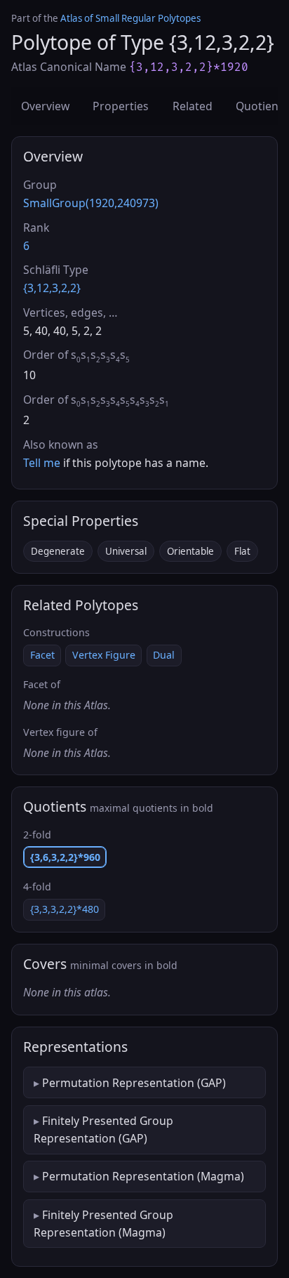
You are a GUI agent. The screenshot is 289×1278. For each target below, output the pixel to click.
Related (193, 106)
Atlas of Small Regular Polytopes (130, 18)
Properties (121, 106)
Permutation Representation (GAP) (134, 1083)
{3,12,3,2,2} (52, 288)
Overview (45, 106)
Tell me (41, 462)
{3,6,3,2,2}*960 (65, 857)
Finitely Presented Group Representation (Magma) (103, 1223)
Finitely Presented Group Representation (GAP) (103, 1129)
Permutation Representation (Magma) (143, 1176)
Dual (164, 654)
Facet (42, 654)
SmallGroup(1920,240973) (91, 203)
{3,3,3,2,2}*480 (64, 909)
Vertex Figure (103, 654)
